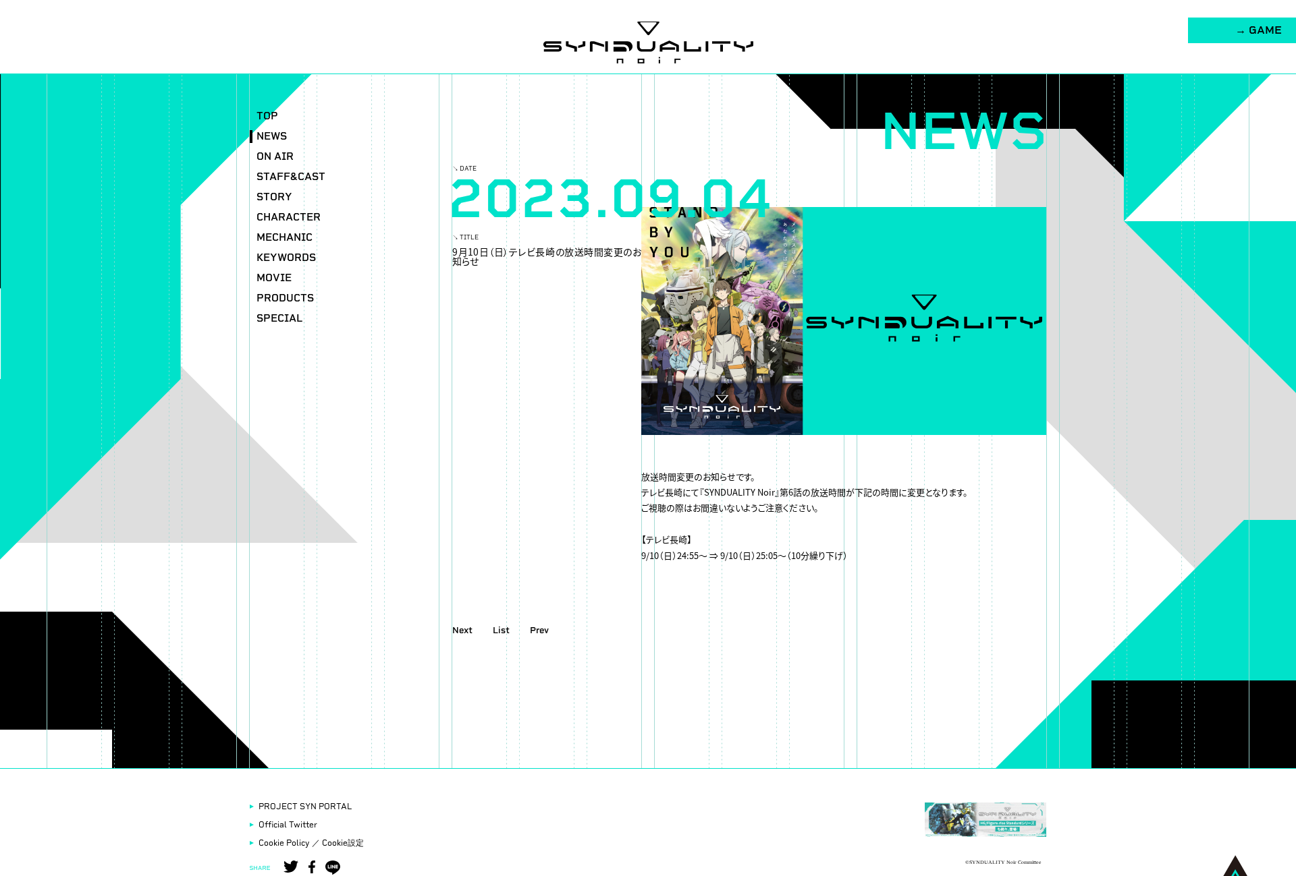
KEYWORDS (286, 258)
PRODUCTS (285, 298)
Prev (539, 630)
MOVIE (274, 278)
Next (462, 630)
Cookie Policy (284, 843)
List (501, 630)
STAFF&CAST (290, 177)
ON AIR (275, 157)
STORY (274, 197)
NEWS (271, 137)
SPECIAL (279, 319)
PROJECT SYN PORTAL (305, 806)
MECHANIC (284, 238)
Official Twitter (288, 825)
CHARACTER (288, 217)
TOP (267, 116)
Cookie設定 (343, 843)
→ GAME (1258, 30)
